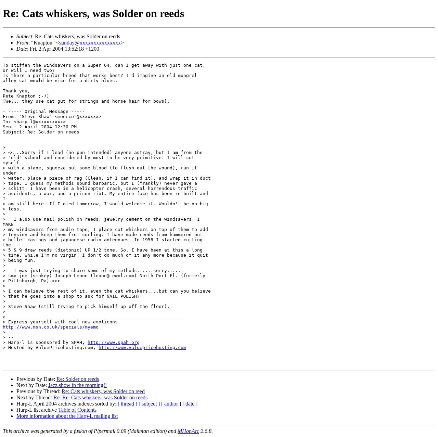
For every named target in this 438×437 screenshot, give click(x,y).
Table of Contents (77, 410)
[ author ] (171, 404)
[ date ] (189, 404)
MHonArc (188, 431)
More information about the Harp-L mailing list (67, 416)
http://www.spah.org (114, 342)
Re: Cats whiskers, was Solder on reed (103, 391)
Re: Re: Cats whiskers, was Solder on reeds (100, 397)
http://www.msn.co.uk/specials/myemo (51, 327)
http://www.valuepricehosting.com (142, 347)
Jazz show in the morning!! (77, 385)
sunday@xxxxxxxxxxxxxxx (90, 43)
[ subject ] (149, 404)
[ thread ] (127, 404)
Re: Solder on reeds (77, 379)
